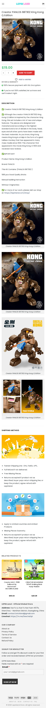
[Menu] (3, 4)
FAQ (35, 702)
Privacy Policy (8, 631)
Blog (20, 702)
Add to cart (25, 73)
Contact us (27, 702)
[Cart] (43, 3)
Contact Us (7, 637)
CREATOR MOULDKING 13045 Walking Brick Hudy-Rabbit (34, 584)
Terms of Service (9, 634)
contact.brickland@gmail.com (21, 613)
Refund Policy (7, 640)
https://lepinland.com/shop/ (17, 193)
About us (5, 628)
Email (6, 667)
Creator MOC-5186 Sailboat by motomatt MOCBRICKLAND (12, 585)
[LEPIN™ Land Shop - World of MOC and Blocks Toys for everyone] (23, 3)
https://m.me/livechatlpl (22, 616)
